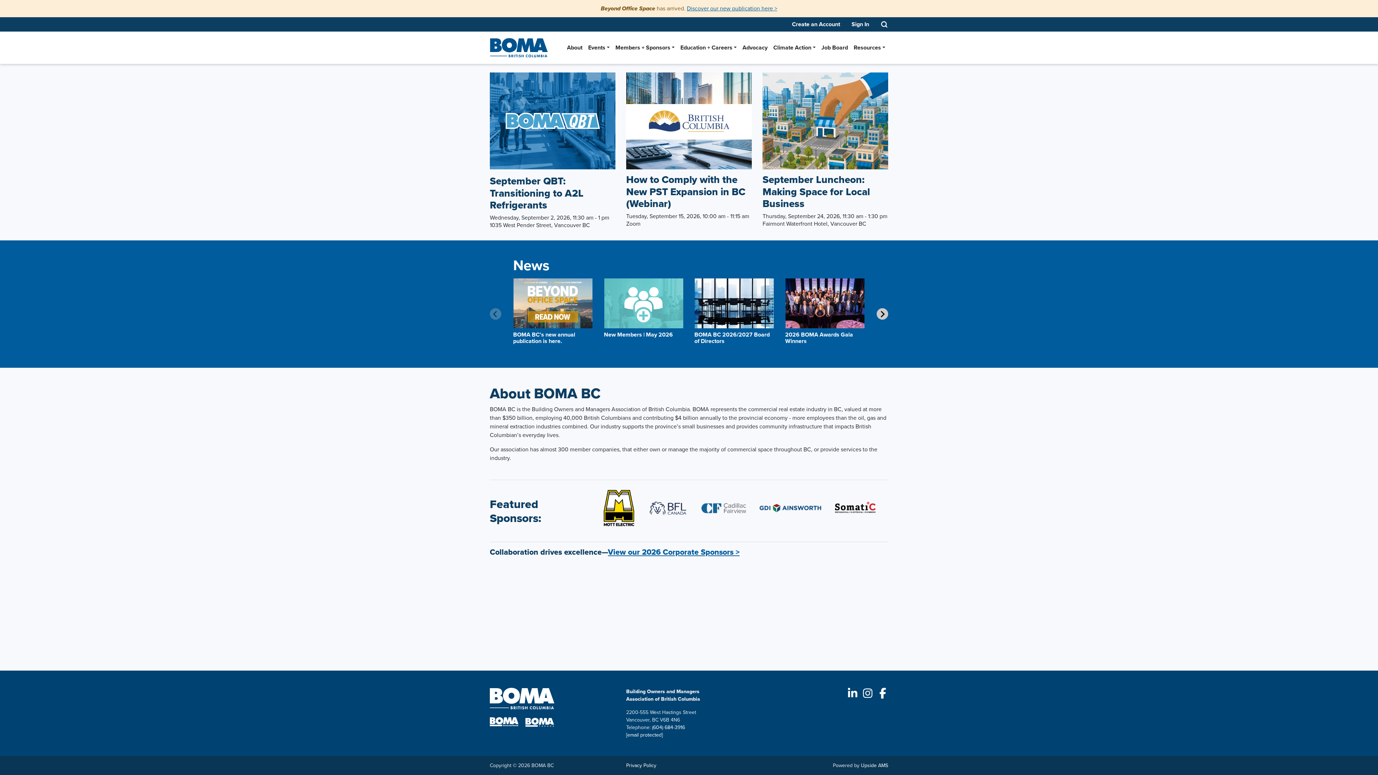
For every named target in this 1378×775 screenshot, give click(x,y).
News (531, 265)
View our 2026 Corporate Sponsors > (674, 552)
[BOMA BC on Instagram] (867, 693)
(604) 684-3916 (668, 727)
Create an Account (816, 24)
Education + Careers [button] (706, 47)
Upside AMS (874, 765)
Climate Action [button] (792, 47)
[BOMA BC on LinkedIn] (852, 693)
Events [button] (596, 47)
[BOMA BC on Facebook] (882, 693)
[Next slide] (882, 314)
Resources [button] (867, 47)
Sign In (860, 24)
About (574, 47)
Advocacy (755, 47)
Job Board (834, 47)
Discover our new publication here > (732, 8)
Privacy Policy (641, 765)
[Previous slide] (495, 314)
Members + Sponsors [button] (642, 47)
